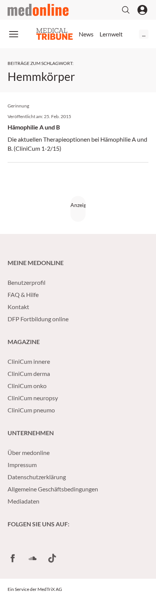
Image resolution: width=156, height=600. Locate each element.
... (143, 34)
